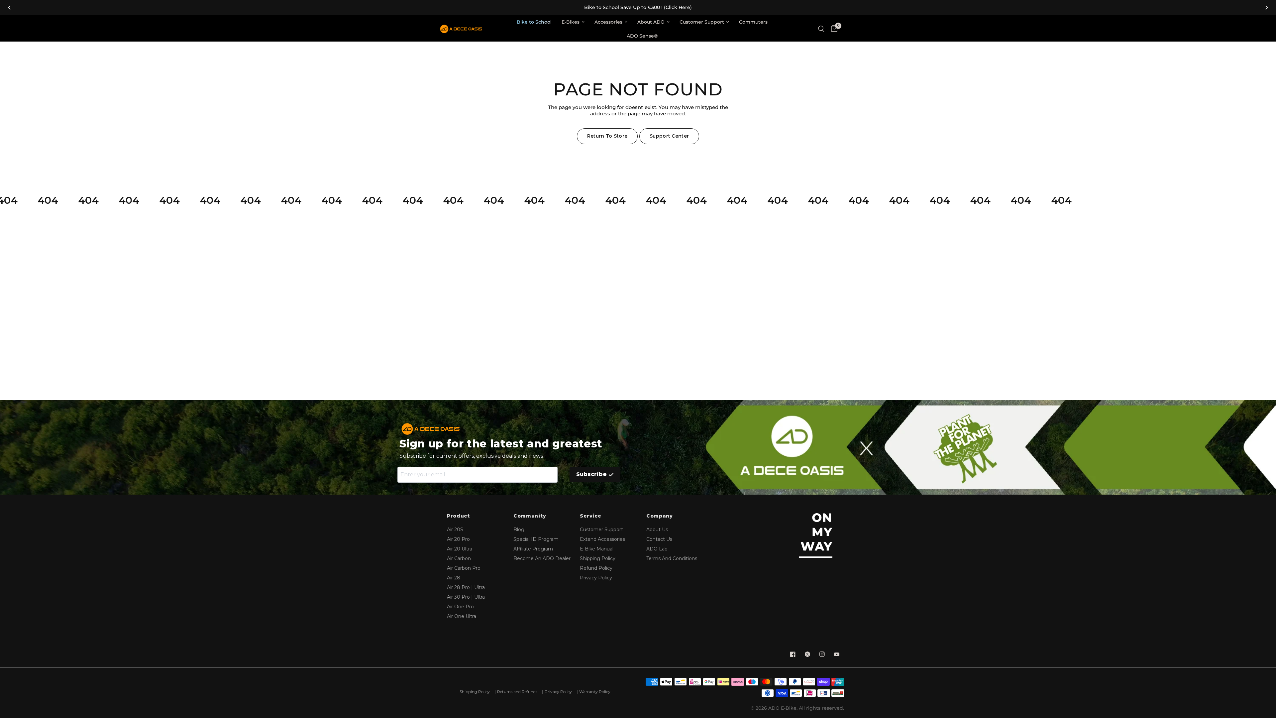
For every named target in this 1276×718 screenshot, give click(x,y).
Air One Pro (460, 607)
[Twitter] (807, 654)
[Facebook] (793, 654)
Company (659, 516)
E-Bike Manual (596, 549)
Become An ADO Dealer (542, 558)
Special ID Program (536, 539)
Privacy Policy (596, 578)
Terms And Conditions (671, 558)
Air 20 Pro (458, 539)
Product (458, 516)
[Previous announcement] (9, 8)
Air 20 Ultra (459, 549)
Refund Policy (596, 568)
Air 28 (453, 578)
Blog (518, 530)
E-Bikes (571, 22)
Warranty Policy (594, 691)
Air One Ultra (461, 616)
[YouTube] (836, 654)
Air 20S (455, 530)
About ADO (651, 22)
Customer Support (702, 22)
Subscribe (591, 474)
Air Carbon (459, 558)
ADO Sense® (642, 36)
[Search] (821, 29)
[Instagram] (822, 654)
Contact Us (659, 539)
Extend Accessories (602, 539)
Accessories (608, 22)
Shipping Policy (597, 558)
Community (529, 516)
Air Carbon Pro (463, 568)
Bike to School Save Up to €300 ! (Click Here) (638, 7)
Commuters (753, 22)
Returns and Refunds (517, 691)
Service (590, 516)
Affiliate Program (533, 549)
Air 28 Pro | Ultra (466, 587)
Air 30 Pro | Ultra (466, 597)
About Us (657, 530)
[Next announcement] (1267, 8)
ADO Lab (657, 549)
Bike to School (534, 22)
